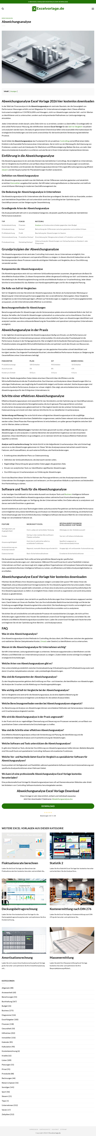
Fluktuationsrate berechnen (20, 863)
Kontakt (55, 1129)
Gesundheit (6, 1028)
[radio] (44, 812)
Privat (4, 1069)
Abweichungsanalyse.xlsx (62, 799)
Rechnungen (7, 1078)
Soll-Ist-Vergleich (75, 126)
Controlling (64, 141)
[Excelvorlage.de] (48, 9)
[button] (3, 8)
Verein (4, 1110)
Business (68, 494)
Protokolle (6, 1073)
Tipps (4, 1101)
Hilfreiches (6, 1033)
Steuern (5, 1096)
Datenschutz (45, 1129)
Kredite (5, 1055)
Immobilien (6, 1037)
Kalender (5, 1042)
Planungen (6, 1064)
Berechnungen (7, 18)
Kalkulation (6, 1046)
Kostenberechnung (9, 1051)
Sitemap (63, 1129)
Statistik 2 (56, 863)
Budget (5, 1006)
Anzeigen (13, 91)
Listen (4, 1060)
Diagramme (6, 1015)
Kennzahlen (15, 183)
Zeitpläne (5, 1114)
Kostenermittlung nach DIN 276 (70, 909)
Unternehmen (7, 1105)
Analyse (38, 225)
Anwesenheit (7, 992)
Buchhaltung (7, 1001)
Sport (4, 1092)
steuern (5, 170)
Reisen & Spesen (8, 1083)
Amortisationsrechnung (17, 957)
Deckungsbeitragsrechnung (19, 909)
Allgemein (6, 988)
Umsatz (43, 641)
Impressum (33, 1129)
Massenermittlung (62, 957)
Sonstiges (5, 1087)
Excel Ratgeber (8, 1019)
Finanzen (5, 1024)
